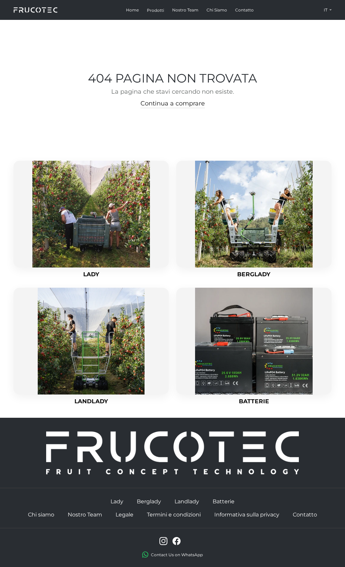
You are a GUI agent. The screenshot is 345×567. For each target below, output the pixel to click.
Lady (117, 501)
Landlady (187, 501)
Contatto (244, 9)
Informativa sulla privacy (246, 514)
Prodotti (155, 10)
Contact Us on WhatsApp (177, 554)
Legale (124, 514)
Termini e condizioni (174, 514)
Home (132, 9)
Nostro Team (185, 9)
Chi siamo (217, 9)
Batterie (223, 501)
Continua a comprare (172, 103)
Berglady (149, 501)
